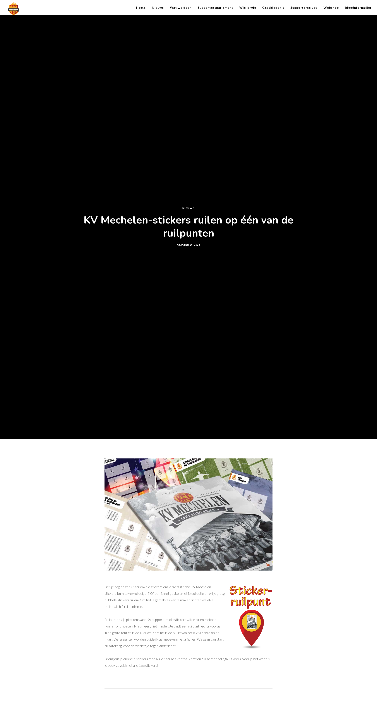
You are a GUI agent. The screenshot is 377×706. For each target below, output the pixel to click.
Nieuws (188, 208)
